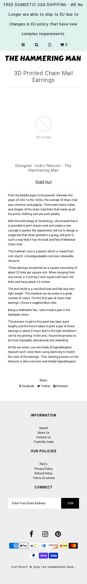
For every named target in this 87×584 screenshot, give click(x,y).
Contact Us (43, 437)
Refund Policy (43, 473)
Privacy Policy (43, 469)
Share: (43, 380)
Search (43, 428)
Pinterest (62, 386)
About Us (43, 432)
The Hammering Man (57, 567)
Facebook (27, 386)
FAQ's (43, 464)
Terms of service (44, 478)
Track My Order (43, 442)
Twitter (45, 386)
